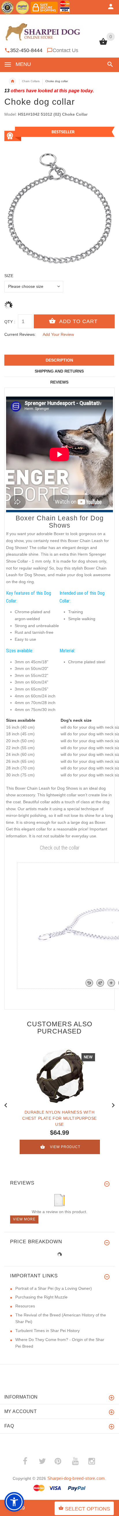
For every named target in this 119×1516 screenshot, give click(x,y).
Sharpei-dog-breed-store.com (76, 1478)
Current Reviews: (20, 334)
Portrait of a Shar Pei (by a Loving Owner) (53, 1288)
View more (24, 1219)
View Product (65, 1147)
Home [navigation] (12, 81)
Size (8, 275)
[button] (109, 64)
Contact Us (65, 50)
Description (59, 360)
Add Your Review (58, 334)
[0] (103, 44)
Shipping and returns (59, 371)
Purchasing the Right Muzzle (41, 1297)
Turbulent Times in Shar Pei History (47, 1330)
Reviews (59, 382)
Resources (25, 1306)
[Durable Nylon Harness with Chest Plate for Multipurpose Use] (59, 1075)
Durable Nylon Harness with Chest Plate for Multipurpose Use (59, 1118)
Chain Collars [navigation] (31, 81)
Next (113, 1104)
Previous (6, 1104)
